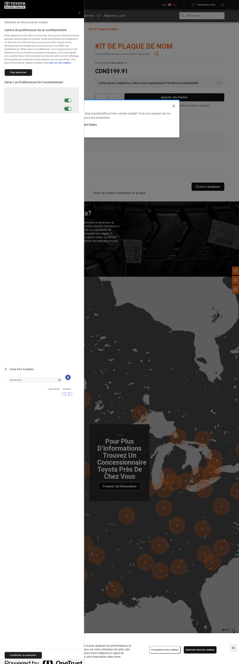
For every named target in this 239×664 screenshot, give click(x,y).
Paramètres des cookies (164, 649)
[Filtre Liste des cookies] (68, 377)
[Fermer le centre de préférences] (79, 12)
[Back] (6, 369)
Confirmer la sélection (23, 655)
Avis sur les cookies (60, 62)
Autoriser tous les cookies (200, 649)
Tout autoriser (18, 72)
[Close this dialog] (171, 106)
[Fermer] (233, 648)
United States (88, 124)
